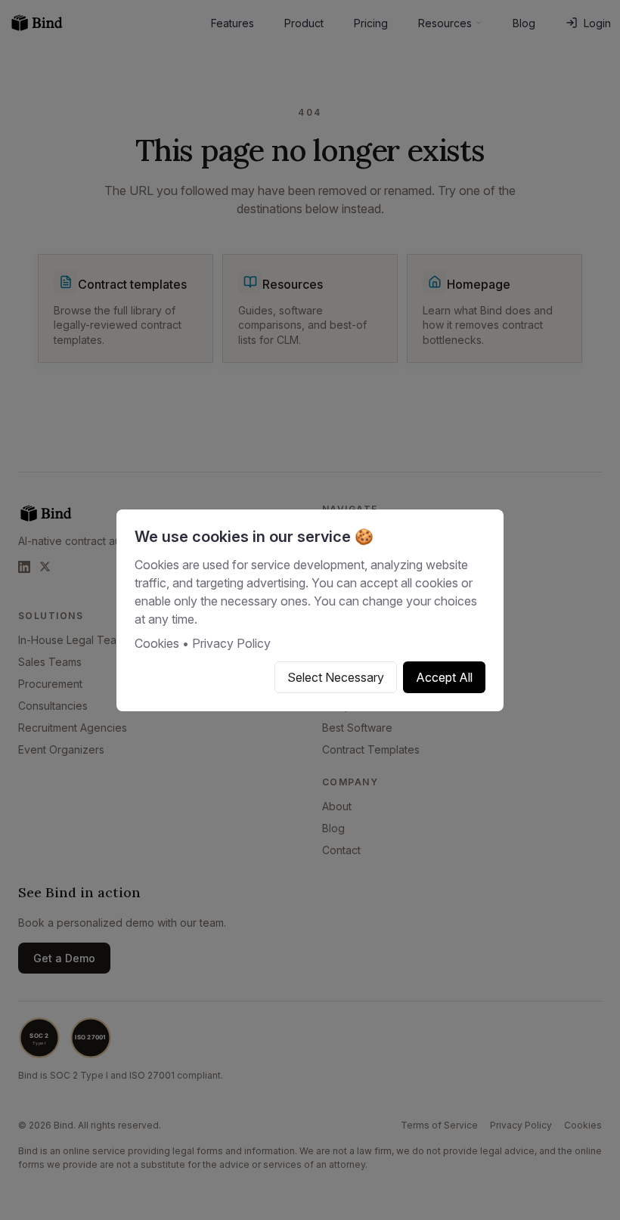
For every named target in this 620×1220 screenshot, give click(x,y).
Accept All (444, 677)
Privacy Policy (231, 643)
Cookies (157, 643)
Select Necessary (335, 677)
